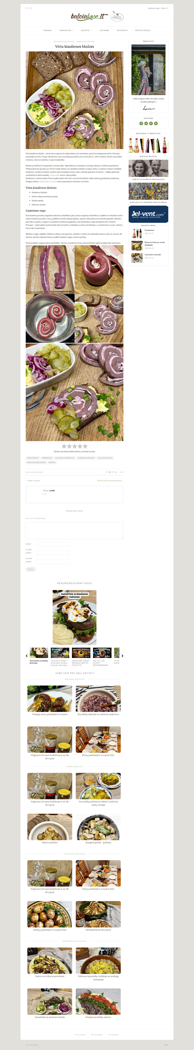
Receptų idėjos (142, 30)
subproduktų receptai (86, 458)
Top (165, 1045)
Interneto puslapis (29, 560)
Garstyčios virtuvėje (153, 254)
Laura (40, 472)
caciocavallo (55, 175)
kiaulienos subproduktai (65, 458)
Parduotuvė (65, 30)
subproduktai (47, 458)
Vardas (29, 544)
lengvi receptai (33, 458)
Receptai (85, 30)
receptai (52, 462)
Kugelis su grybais (33, 480)
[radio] (64, 446)
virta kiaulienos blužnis (36, 462)
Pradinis (48, 30)
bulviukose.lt (34, 1045)
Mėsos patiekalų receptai (64, 41)
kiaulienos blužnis (105, 458)
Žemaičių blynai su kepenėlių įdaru (109, 480)
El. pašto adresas (29, 551)
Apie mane (104, 30)
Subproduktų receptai (85, 41)
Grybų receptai (75, 766)
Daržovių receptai (74, 679)
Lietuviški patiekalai (74, 854)
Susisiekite (122, 30)
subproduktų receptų (47, 181)
